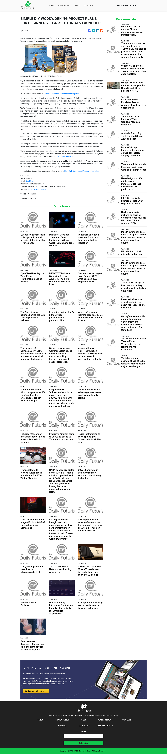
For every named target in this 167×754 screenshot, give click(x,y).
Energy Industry (105, 726)
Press (83, 720)
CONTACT (89, 5)
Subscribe (83, 743)
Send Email (30, 181)
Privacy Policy (62, 720)
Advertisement (105, 720)
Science (62, 726)
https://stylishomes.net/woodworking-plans (61, 94)
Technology (83, 726)
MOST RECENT (64, 5)
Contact (126, 720)
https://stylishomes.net (65, 156)
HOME (51, 5)
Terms (40, 720)
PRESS (77, 5)
